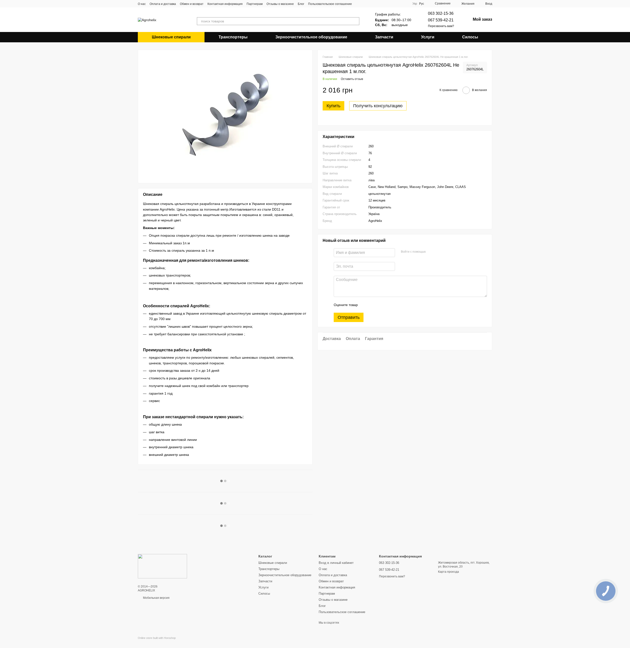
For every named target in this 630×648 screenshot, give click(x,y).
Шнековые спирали (171, 37)
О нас (142, 4)
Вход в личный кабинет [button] (336, 563)
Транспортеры (233, 37)
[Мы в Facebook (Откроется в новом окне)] (359, 4)
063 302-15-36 (441, 13)
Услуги (427, 37)
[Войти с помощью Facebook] (431, 252)
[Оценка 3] (382, 305)
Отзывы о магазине (280, 4)
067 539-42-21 (441, 20)
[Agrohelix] (162, 566)
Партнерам (255, 4)
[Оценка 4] (390, 305)
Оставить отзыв (352, 79)
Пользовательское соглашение (330, 4)
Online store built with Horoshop (157, 637)
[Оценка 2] (374, 305)
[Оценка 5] (397, 305)
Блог (301, 4)
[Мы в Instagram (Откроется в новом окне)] (371, 4)
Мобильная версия (156, 598)
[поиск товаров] (355, 21)
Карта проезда (448, 571)
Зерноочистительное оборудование (311, 37)
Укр (414, 3)
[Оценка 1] (366, 305)
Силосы (470, 37)
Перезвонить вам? (441, 26)
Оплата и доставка (163, 4)
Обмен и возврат (192, 4)
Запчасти (384, 37)
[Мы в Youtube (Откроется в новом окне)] (365, 4)
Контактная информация (225, 4)
